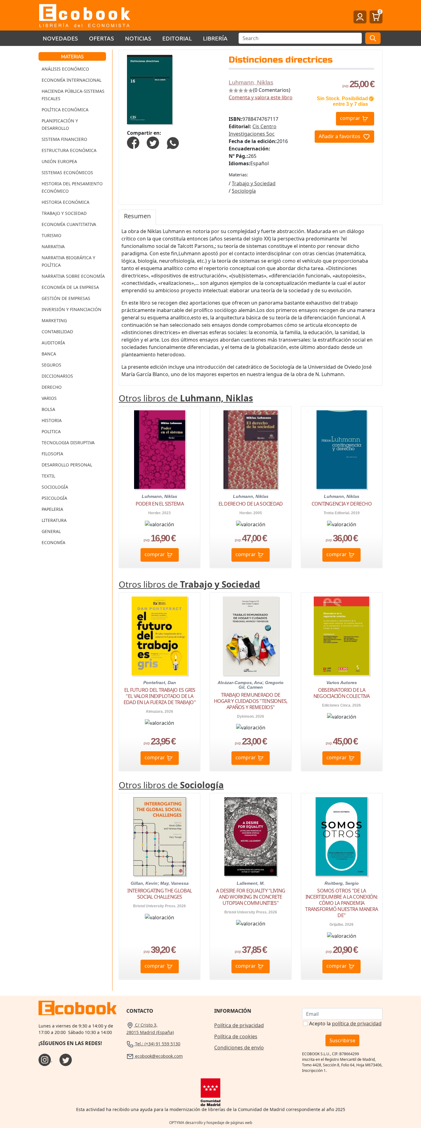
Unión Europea (59, 161)
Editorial (177, 38)
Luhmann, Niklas (251, 82)
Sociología (55, 487)
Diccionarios (57, 376)
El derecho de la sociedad (251, 504)
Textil (48, 476)
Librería (215, 38)
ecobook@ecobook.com (158, 1056)
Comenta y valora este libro (260, 97)
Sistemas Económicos (67, 172)
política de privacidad (357, 1023)
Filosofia (52, 454)
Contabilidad (57, 331)
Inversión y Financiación (71, 309)
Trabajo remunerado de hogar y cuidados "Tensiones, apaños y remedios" (250, 701)
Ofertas (101, 38)
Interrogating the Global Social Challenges (159, 894)
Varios (49, 398)
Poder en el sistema (160, 504)
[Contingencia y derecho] (341, 449)
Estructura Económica (69, 150)
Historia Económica (65, 202)
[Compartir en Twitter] (153, 142)
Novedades (60, 38)
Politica (51, 431)
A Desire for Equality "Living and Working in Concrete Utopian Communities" (250, 897)
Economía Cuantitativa (69, 224)
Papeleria (52, 509)
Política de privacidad (239, 1025)
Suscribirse (342, 1040)
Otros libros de (186, 398)
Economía (53, 542)
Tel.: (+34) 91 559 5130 (157, 1044)
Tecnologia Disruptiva (68, 442)
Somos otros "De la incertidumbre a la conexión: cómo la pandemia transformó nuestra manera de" (341, 903)
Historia (52, 420)
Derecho (52, 387)
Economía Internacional (71, 80)
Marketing (54, 320)
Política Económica (65, 110)
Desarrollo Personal (67, 465)
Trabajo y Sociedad (64, 213)
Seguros (51, 365)
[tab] (137, 217)
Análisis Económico (65, 69)
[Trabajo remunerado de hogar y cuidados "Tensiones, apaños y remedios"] (251, 635)
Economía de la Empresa (70, 287)
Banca (49, 354)
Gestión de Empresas (66, 298)
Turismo (51, 235)
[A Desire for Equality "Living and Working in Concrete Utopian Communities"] (250, 836)
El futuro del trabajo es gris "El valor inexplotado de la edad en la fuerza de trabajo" (160, 696)
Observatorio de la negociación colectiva (341, 693)
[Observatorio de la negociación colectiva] (341, 635)
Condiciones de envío (239, 1047)
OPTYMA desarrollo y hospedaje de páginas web (210, 1122)
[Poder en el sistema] (160, 449)
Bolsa (48, 409)
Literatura (54, 520)
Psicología (54, 498)
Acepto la (345, 1023)
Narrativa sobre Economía (73, 276)
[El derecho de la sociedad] (250, 449)
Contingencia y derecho (342, 504)
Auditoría (53, 343)
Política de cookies (235, 1036)
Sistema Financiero (64, 139)
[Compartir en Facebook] (133, 142)
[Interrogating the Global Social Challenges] (159, 836)
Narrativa (53, 246)
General (51, 531)
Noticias (138, 38)
